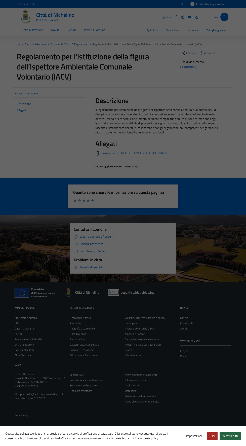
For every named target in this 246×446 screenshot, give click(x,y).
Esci (212, 436)
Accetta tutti (230, 436)
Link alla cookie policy (145, 438)
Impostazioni (194, 436)
